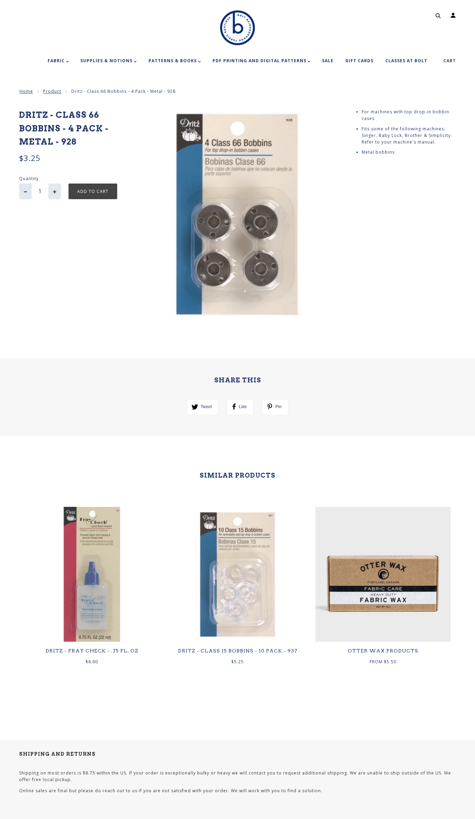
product (52, 91)
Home (26, 91)
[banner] (237, 27)
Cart (449, 61)
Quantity (29, 178)
